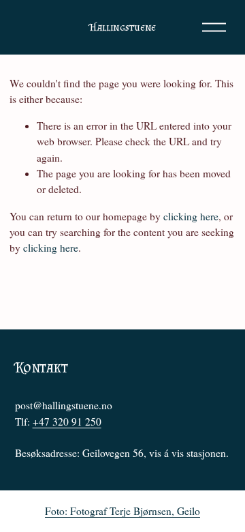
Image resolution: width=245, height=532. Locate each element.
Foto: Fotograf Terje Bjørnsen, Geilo (122, 511)
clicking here (190, 216)
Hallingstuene (122, 26)
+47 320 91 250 (67, 421)
